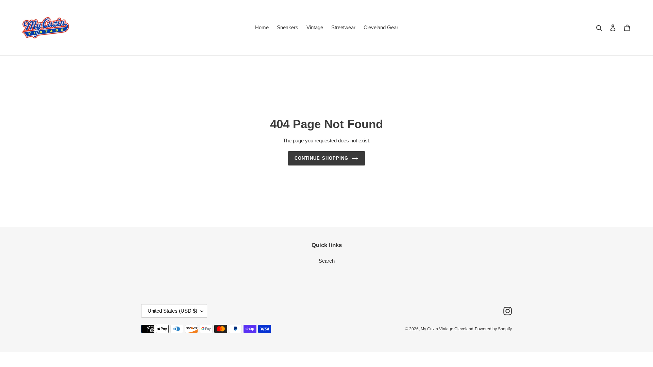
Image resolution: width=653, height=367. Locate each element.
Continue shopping (321, 158)
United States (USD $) (172, 311)
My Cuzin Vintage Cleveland (447, 329)
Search (327, 261)
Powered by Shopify (493, 329)
